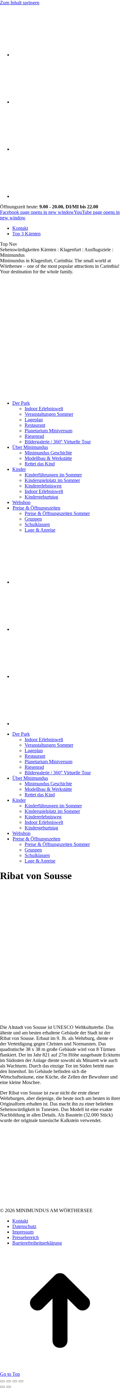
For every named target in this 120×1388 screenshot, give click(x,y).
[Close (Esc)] (2, 1381)
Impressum (23, 1231)
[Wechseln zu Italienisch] (16, 149)
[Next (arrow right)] (8, 1387)
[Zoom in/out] (20, 1381)
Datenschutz (24, 1226)
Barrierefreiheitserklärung (37, 1243)
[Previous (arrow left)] (2, 1387)
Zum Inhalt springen (19, 2)
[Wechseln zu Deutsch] (16, 54)
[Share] (8, 1381)
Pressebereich (25, 1237)
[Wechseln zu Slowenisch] (16, 196)
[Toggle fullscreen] (14, 1381)
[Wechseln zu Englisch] (16, 101)
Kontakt (20, 1220)
